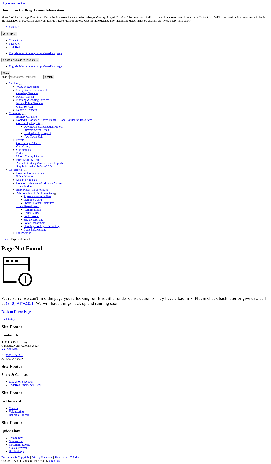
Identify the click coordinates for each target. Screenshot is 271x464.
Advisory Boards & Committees (35, 193)
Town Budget (24, 186)
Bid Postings (23, 232)
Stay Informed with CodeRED (34, 166)
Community (16, 113)
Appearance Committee (37, 196)
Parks (19, 153)
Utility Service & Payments (32, 90)
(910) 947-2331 (14, 355)
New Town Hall (33, 136)
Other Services (24, 106)
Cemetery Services (27, 93)
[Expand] (20, 84)
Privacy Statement (42, 457)
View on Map (9, 348)
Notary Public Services (29, 103)
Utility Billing (32, 212)
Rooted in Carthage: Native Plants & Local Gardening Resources (54, 119)
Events (20, 139)
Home (5, 239)
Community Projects (28, 123)
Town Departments (27, 206)
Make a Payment (18, 447)
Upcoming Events (19, 444)
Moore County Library (29, 156)
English (35, 53)
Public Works (31, 216)
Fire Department (33, 219)
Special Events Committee (39, 202)
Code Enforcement (35, 229)
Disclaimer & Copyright (15, 457)
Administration (32, 209)
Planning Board (33, 199)
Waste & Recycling (27, 86)
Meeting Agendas (26, 179)
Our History (23, 146)
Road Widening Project (37, 133)
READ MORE (10, 26)
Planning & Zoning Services (32, 100)
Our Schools (23, 149)
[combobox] (20, 60)
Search (5, 76)
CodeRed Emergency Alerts (25, 384)
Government (16, 169)
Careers (13, 408)
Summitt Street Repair (36, 129)
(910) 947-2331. (20, 303)
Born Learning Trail (27, 159)
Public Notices (24, 176)
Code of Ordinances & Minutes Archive (39, 183)
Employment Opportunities (32, 189)
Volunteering (16, 411)
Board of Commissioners (30, 173)
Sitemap (59, 457)
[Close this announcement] (2, 31)
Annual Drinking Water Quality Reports (39, 163)
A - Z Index (72, 457)
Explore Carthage (26, 116)
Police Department (34, 222)
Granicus (54, 460)
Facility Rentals (25, 96)
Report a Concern (26, 109)
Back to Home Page (16, 312)
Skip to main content (13, 3)
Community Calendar (28, 143)
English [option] (35, 66)
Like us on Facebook (21, 381)
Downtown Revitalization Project (43, 126)
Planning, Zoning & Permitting (42, 226)
